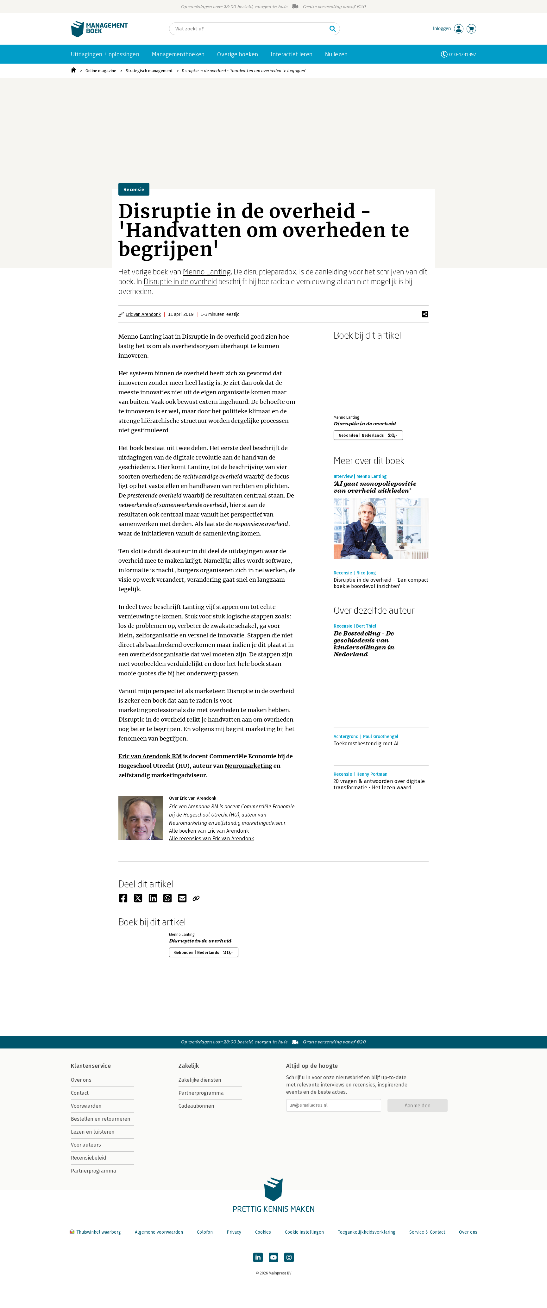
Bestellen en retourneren (100, 1119)
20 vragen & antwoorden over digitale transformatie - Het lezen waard (379, 784)
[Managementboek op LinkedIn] (258, 1257)
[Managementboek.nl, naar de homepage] (99, 36)
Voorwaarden (86, 1106)
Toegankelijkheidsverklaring (366, 1232)
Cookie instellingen (304, 1232)
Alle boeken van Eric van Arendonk (209, 831)
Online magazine (100, 70)
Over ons (81, 1080)
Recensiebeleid (88, 1158)
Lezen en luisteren (93, 1132)
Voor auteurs (86, 1145)
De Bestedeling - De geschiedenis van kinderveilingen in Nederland (364, 644)
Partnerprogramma (93, 1171)
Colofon (205, 1232)
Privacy (234, 1232)
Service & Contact (427, 1232)
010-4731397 (462, 54)
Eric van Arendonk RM (150, 756)
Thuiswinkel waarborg (98, 1232)
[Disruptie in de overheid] (356, 376)
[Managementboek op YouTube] (273, 1257)
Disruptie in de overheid (180, 281)
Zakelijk (189, 1065)
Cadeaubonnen (196, 1106)
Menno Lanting (207, 271)
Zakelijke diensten (200, 1080)
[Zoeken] (333, 28)
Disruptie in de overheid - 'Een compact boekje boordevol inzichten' (381, 583)
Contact (80, 1093)
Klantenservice (91, 1065)
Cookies (263, 1232)
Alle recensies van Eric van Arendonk (211, 838)
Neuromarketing (248, 765)
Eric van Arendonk (143, 314)
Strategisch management (149, 70)
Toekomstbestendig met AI (366, 744)
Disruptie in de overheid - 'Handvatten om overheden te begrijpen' (244, 70)
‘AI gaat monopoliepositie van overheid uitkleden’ (375, 487)
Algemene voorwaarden (159, 1232)
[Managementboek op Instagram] (289, 1257)
